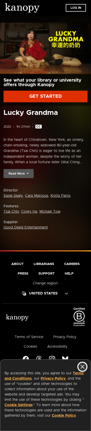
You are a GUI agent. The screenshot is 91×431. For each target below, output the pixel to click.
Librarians (44, 264)
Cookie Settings (19, 405)
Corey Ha (29, 211)
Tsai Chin (11, 211)
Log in (76, 7)
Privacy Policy (53, 378)
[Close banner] (82, 367)
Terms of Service (29, 337)
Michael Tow (49, 211)
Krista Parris (61, 195)
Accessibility (57, 346)
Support (46, 273)
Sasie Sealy (13, 195)
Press (23, 273)
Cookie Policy (64, 415)
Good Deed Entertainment (26, 227)
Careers (72, 264)
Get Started (45, 96)
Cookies (30, 346)
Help (69, 273)
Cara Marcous (36, 195)
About (17, 264)
